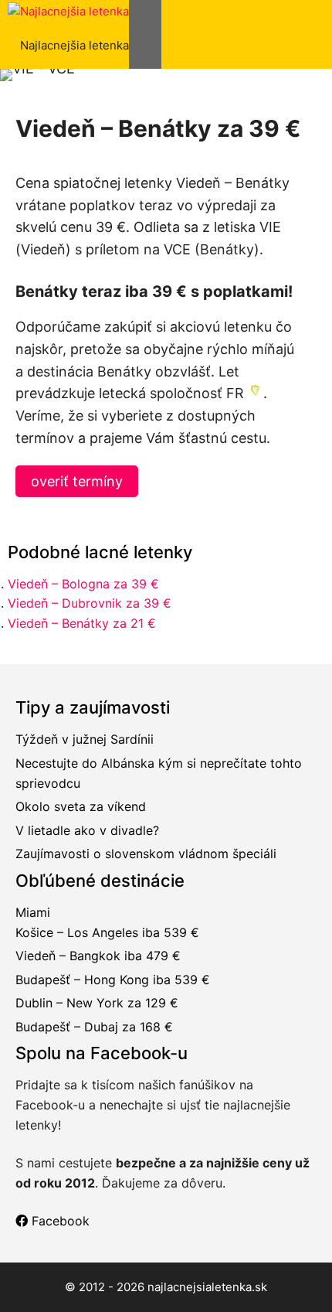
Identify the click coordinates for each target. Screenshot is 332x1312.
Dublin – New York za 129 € (96, 1002)
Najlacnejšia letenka (74, 45)
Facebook (59, 1221)
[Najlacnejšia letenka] (68, 11)
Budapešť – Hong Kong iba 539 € (112, 979)
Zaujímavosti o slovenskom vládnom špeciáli (145, 853)
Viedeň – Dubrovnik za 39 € (89, 603)
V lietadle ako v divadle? (87, 830)
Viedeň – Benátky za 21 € (82, 623)
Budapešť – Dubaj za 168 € (94, 1026)
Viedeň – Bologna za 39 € (83, 583)
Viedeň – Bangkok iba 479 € (98, 955)
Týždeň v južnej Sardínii (84, 739)
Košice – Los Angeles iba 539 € (107, 932)
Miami (32, 912)
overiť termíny (77, 481)
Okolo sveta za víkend (80, 806)
